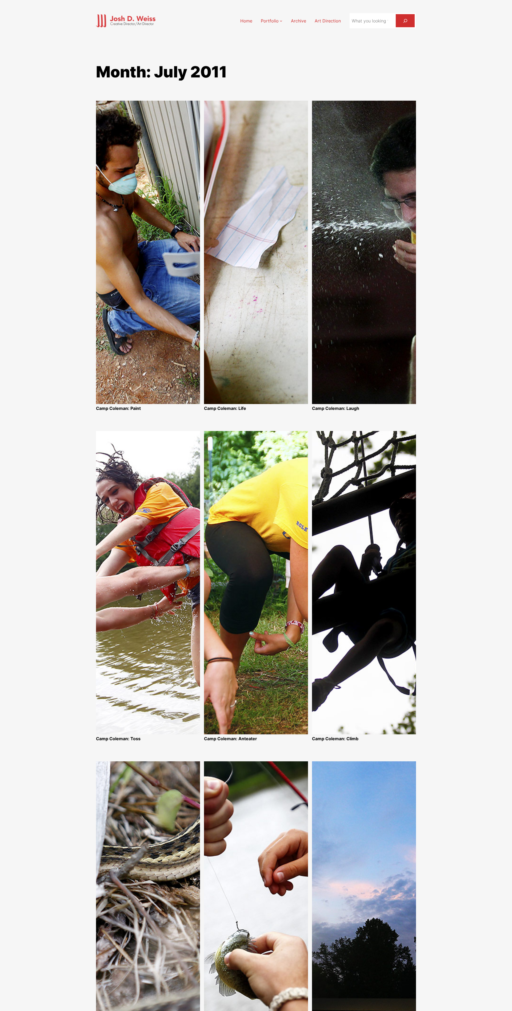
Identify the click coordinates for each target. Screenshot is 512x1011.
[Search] (405, 20)
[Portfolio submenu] (281, 20)
